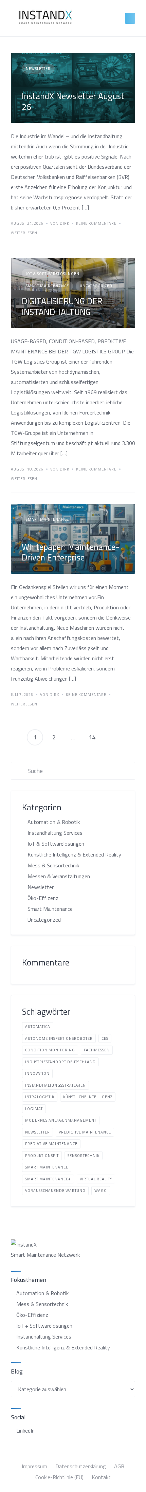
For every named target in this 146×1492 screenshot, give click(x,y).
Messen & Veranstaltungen (59, 876)
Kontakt (101, 1477)
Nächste (111, 737)
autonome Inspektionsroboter (59, 1038)
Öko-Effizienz (32, 1315)
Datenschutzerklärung (80, 1466)
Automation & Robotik (54, 822)
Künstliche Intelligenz (87, 1096)
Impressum (34, 1466)
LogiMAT (34, 1108)
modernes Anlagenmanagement (60, 1120)
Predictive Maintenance (85, 1132)
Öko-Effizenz (43, 898)
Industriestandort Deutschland (60, 1061)
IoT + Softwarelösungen (44, 1326)
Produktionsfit (42, 1155)
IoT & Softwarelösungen (52, 273)
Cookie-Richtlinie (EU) (59, 1477)
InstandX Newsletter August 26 (73, 101)
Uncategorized (96, 285)
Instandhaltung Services (55, 833)
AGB (119, 1466)
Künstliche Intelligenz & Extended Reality (74, 854)
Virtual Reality (96, 1179)
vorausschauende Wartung (55, 1190)
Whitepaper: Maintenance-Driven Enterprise (71, 552)
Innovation (37, 1073)
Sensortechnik (83, 1155)
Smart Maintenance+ (48, 1179)
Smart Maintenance (47, 285)
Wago (100, 1190)
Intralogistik (39, 1096)
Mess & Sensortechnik (53, 865)
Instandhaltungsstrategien (55, 1085)
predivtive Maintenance (51, 1143)
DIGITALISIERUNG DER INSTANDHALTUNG (62, 306)
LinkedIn (25, 1430)
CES (105, 1038)
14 (92, 737)
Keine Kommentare (96, 223)
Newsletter (38, 68)
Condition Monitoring (50, 1050)
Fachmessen (97, 1050)
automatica (37, 1026)
